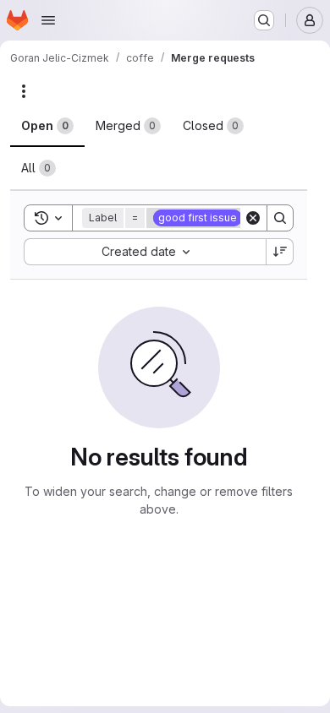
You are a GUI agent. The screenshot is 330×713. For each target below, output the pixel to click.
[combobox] (145, 251)
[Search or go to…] (264, 20)
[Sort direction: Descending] (280, 251)
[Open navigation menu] (48, 20)
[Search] (280, 217)
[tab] (47, 126)
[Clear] (253, 218)
